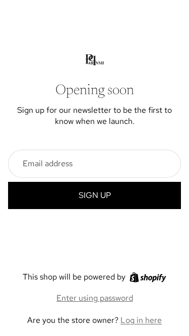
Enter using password (94, 298)
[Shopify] (148, 277)
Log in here (141, 320)
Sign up (95, 195)
